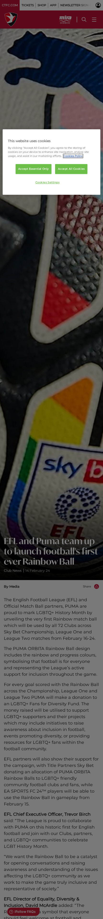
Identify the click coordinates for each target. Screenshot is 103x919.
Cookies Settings (47, 182)
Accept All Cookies (71, 168)
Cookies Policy (73, 156)
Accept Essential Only (33, 168)
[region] (52, 162)
